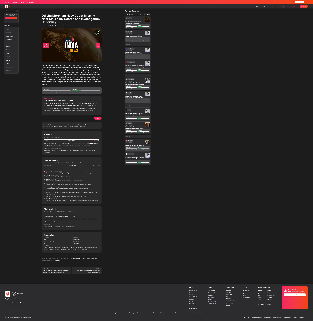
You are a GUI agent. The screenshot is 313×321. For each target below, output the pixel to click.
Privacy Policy (287, 317)
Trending (8, 32)
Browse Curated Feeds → (11, 21)
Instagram (247, 293)
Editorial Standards (257, 317)
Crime (7, 53)
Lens (7, 29)
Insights (303, 6)
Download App (193, 308)
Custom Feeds (212, 303)
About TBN (229, 294)
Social (47, 12)
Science (269, 297)
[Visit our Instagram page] (16, 302)
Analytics (294, 6)
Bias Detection (212, 293)
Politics (8, 46)
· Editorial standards (73, 126)
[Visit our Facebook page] (8, 302)
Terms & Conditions (299, 317)
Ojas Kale (57, 260)
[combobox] (267, 6)
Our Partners (229, 303)
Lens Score (211, 295)
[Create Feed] (17, 11)
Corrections (267, 317)
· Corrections (82, 126)
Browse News (193, 290)
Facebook (247, 297)
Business (8, 50)
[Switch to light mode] (277, 6)
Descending (147, 14)
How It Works (211, 290)
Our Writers (192, 303)
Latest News (9, 36)
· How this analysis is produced (61, 126)
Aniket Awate (76, 258)
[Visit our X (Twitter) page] (12, 302)
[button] (72, 90)
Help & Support (277, 317)
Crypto (8, 60)
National (8, 70)
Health (259, 297)
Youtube (247, 290)
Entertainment (9, 67)
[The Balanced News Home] (10, 6)
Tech (7, 63)
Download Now (299, 2)
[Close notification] (306, 2)
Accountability (212, 301)
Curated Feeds (193, 296)
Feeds (108, 313)
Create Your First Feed (11, 18)
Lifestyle (8, 56)
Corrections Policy (231, 300)
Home (43, 12)
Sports (8, 43)
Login (284, 6)
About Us (191, 306)
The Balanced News (83, 124)
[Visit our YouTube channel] (20, 302)
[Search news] (257, 6)
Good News (9, 39)
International (270, 302)
